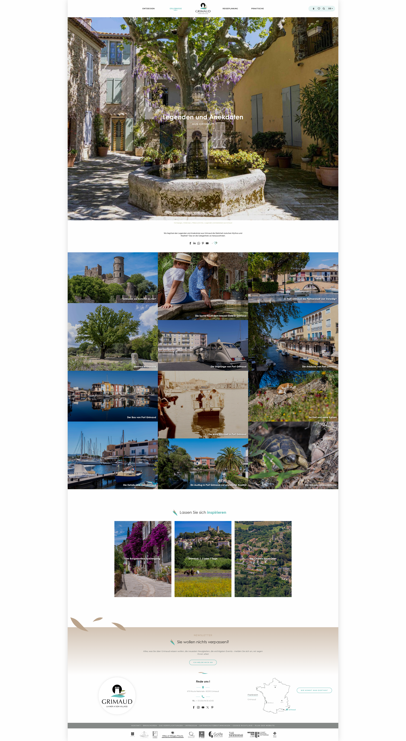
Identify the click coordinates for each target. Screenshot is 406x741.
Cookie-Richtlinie (243, 726)
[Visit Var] (236, 734)
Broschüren (150, 726)
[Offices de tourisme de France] (275, 734)
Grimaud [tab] (252, 699)
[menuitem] (148, 8)
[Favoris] (319, 9)
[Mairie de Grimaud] (132, 734)
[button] (324, 8)
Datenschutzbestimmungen (214, 726)
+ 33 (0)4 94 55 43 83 (203, 701)
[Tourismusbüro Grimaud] (117, 695)
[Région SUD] (258, 734)
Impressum (191, 726)
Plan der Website (265, 726)
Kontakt (136, 726)
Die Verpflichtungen (171, 726)
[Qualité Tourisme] (191, 734)
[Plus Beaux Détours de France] (155, 734)
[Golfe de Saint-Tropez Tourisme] (216, 734)
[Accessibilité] (313, 8)
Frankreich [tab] (253, 695)
